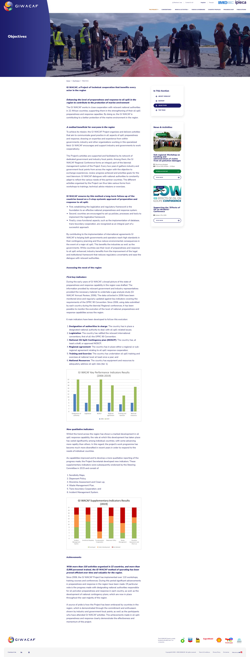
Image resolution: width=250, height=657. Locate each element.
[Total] (229, 640)
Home (68, 81)
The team (161, 110)
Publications (241, 9)
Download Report (162, 171)
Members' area (178, 2)
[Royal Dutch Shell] (219, 640)
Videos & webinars (198, 9)
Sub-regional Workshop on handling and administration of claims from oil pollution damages (167, 158)
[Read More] (167, 203)
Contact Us (188, 2)
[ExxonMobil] (208, 639)
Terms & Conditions (204, 652)
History (161, 101)
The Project (153, 9)
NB (239, 652)
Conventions (166, 9)
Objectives (162, 105)
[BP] (183, 640)
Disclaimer (226, 652)
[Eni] (198, 640)
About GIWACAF (164, 96)
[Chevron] (190, 640)
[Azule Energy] (239, 640)
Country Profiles (214, 9)
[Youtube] (29, 652)
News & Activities (181, 9)
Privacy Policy (216, 652)
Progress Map (229, 9)
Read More (159, 177)
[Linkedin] (21, 652)
